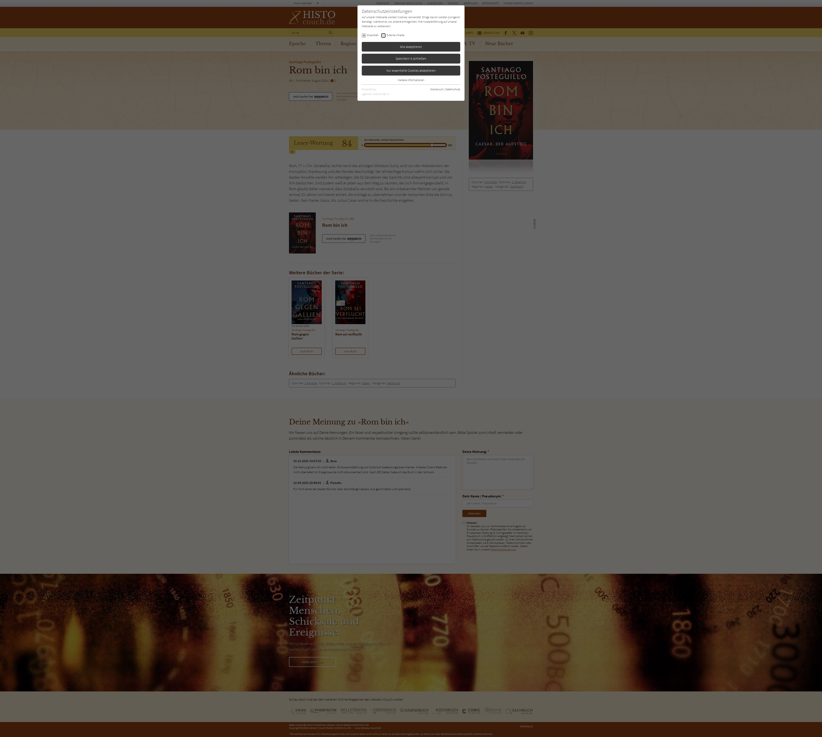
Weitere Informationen (411, 80)
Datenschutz (452, 89)
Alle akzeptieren (411, 46)
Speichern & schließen (411, 58)
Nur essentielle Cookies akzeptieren (411, 70)
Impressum (437, 89)
